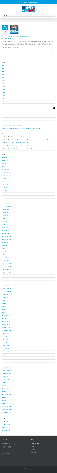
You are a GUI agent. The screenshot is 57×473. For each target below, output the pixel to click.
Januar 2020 (6, 349)
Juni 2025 (5, 191)
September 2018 (7, 373)
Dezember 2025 (7, 172)
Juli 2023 (5, 245)
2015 (4, 99)
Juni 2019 (5, 358)
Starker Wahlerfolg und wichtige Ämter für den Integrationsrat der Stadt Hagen (21, 128)
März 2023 (5, 257)
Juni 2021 (5, 303)
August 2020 (6, 333)
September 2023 (7, 242)
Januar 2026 (6, 169)
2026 (4, 65)
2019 (4, 86)
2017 (4, 93)
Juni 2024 (5, 218)
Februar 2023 (6, 261)
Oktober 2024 (6, 209)
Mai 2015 (5, 400)
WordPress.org (6, 430)
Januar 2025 (6, 203)
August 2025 (6, 185)
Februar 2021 (6, 315)
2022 (4, 77)
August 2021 (6, 297)
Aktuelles (10, 38)
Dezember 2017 (7, 379)
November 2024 (7, 206)
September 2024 (7, 212)
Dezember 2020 (7, 321)
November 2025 (7, 175)
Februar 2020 (6, 346)
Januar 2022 (6, 285)
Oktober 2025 (6, 178)
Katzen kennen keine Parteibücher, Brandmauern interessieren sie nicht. (20, 119)
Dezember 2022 (7, 263)
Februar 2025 (6, 200)
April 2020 (5, 339)
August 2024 (6, 215)
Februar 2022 (6, 282)
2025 (4, 68)
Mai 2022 (5, 276)
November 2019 (7, 352)
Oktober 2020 (6, 327)
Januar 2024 (6, 233)
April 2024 (5, 224)
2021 (4, 80)
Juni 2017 (5, 382)
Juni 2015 (5, 397)
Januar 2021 (6, 318)
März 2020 (5, 343)
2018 (4, 89)
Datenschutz (33, 449)
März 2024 (5, 227)
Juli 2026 (5, 157)
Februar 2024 (6, 230)
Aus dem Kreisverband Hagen (17, 38)
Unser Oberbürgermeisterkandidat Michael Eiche (17, 143)
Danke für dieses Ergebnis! (17, 136)
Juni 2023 (5, 248)
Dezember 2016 (7, 388)
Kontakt (32, 446)
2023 (4, 74)
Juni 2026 (5, 160)
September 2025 (7, 181)
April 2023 (5, 254)
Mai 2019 (5, 361)
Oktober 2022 (6, 270)
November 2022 (7, 267)
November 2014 (7, 409)
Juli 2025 (5, 188)
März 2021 (5, 312)
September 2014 (7, 412)
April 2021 (5, 309)
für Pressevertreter (35, 443)
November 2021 (7, 291)
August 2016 (6, 391)
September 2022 (7, 273)
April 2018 (5, 376)
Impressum (33, 452)
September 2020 (7, 330)
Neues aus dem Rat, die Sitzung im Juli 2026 (13, 116)
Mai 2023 (5, 251)
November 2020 (7, 324)
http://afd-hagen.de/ (8, 453)
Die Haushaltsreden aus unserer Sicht (12, 122)
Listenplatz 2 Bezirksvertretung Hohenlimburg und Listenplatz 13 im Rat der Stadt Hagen (32, 139)
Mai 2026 (5, 163)
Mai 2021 (5, 306)
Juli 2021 (5, 300)
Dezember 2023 (7, 236)
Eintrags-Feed (6, 424)
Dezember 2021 (7, 288)
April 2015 (5, 403)
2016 (4, 96)
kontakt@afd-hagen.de (9, 452)
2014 (4, 102)
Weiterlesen (52, 50)
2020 (4, 83)
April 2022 (5, 279)
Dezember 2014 (7, 406)
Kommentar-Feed (7, 427)
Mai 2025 (5, 194)
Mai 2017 (5, 385)
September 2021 (7, 294)
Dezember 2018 (7, 370)
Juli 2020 (5, 336)
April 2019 (5, 364)
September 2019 (7, 355)
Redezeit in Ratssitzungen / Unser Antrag (12, 125)
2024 (4, 71)
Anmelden (5, 421)
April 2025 (5, 197)
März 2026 (5, 166)
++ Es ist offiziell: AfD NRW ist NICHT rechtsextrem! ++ (17, 37)
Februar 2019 (6, 367)
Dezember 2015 (7, 394)
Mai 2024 (5, 221)
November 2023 (7, 239)
